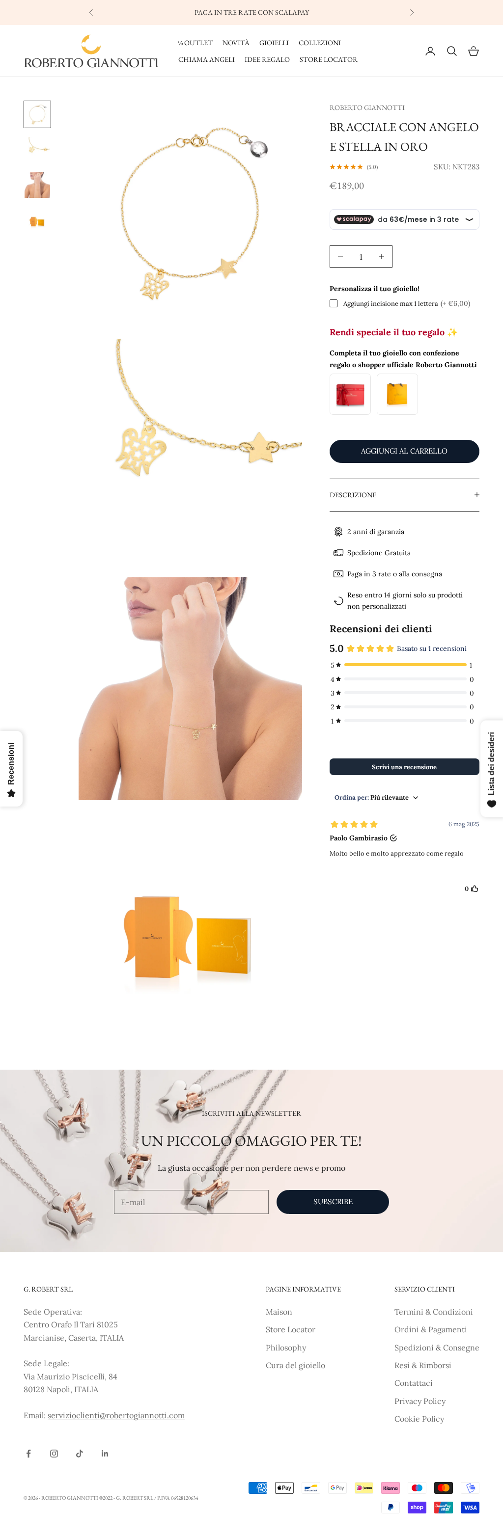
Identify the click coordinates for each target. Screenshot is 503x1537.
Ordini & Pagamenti (430, 1329)
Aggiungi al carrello (404, 451)
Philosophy (286, 1347)
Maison (279, 1312)
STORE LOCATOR (329, 59)
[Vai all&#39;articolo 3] (37, 185)
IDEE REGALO (267, 59)
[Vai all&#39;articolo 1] (37, 114)
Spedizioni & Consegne (436, 1347)
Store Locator (290, 1329)
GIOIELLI (274, 42)
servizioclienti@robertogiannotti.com (116, 1415)
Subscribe (333, 1201)
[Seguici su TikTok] (79, 1453)
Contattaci (413, 1383)
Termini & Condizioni (433, 1312)
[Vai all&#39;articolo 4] (37, 220)
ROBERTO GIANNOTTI (367, 107)
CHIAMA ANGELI (206, 59)
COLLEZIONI (320, 42)
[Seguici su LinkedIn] (105, 1453)
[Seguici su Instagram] (54, 1453)
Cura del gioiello (295, 1365)
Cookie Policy (419, 1419)
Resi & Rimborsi (422, 1365)
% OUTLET (195, 42)
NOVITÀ (236, 42)
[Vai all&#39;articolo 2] (37, 149)
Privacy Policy (420, 1401)
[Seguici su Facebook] (28, 1453)
